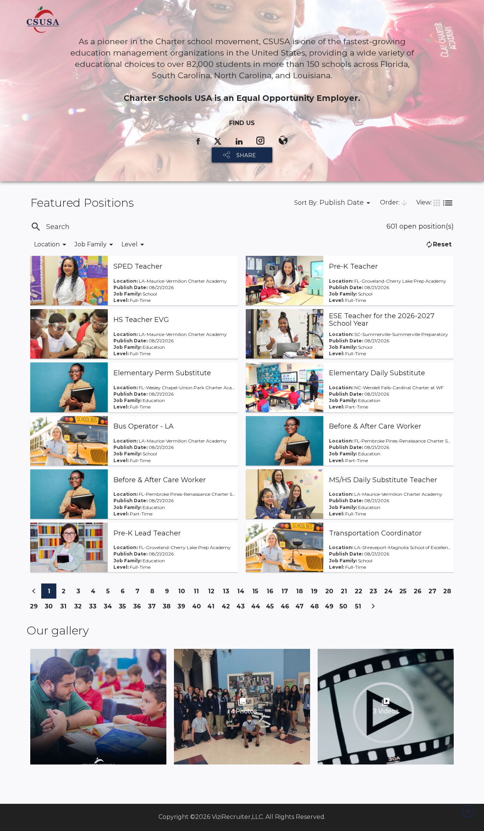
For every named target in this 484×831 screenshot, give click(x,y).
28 (449, 593)
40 (197, 608)
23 (375, 591)
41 (212, 606)
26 (419, 593)
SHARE (246, 155)
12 (213, 591)
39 (183, 608)
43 (242, 608)
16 (272, 591)
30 (50, 608)
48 (315, 608)
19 (316, 591)
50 (345, 606)
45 (271, 608)
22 (360, 591)
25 (404, 591)
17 (286, 591)
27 (434, 593)
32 (79, 606)
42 (227, 608)
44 (256, 608)
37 (153, 608)
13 (228, 591)
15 (257, 591)
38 (168, 608)
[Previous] (34, 591)
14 (242, 591)
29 (35, 608)
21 (346, 591)
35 (124, 606)
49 (330, 608)
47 (301, 608)
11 (199, 591)
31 (65, 606)
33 (94, 606)
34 (109, 608)
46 (286, 608)
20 (331, 593)
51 (360, 606)
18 (301, 591)
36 (138, 608)
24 (390, 593)
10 (183, 591)
